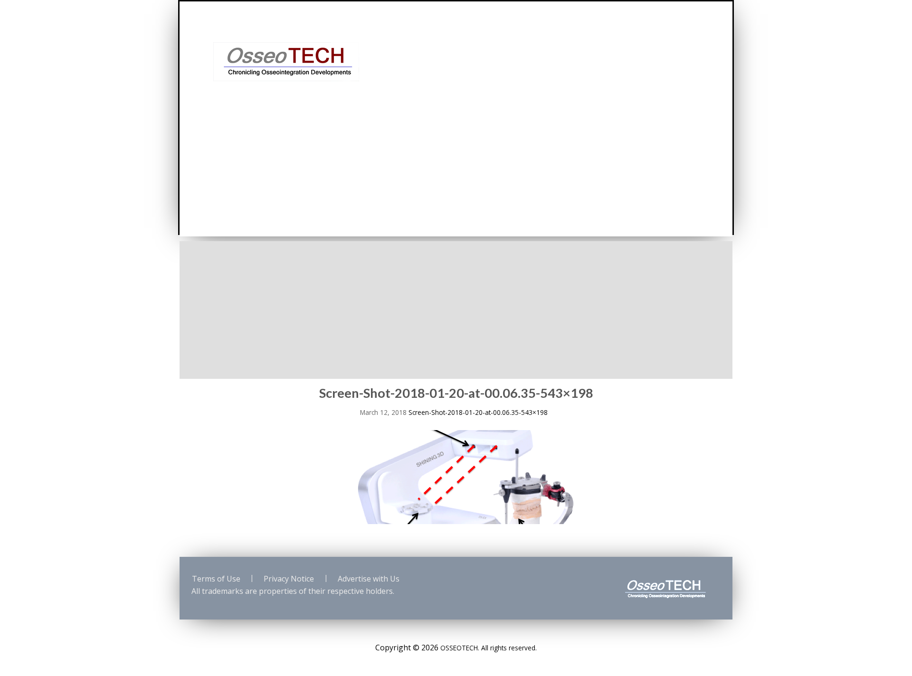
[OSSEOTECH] (286, 61)
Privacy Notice (289, 578)
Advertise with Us (368, 578)
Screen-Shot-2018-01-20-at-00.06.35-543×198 (478, 412)
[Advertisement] (456, 307)
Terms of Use (216, 578)
